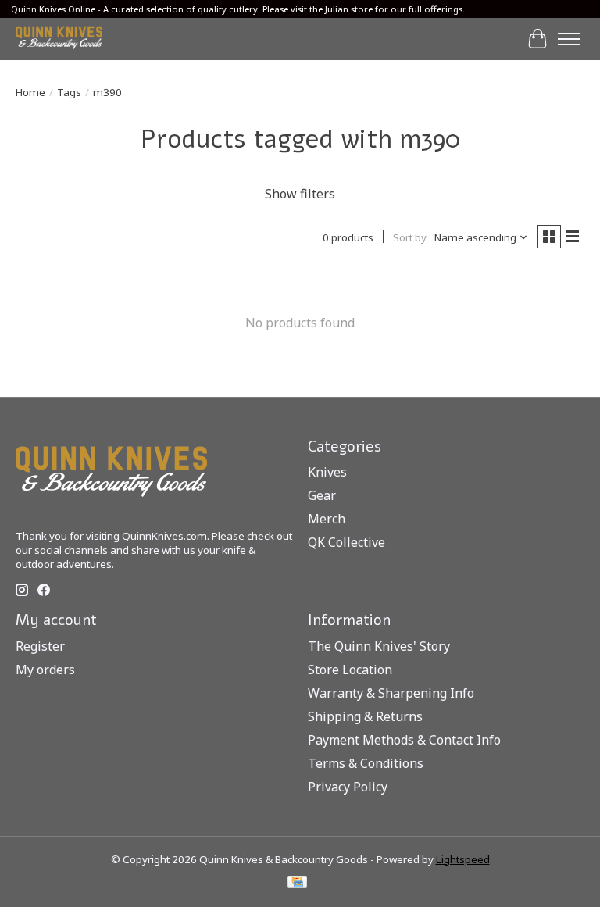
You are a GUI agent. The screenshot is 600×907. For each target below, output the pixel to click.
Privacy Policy (348, 786)
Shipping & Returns (365, 716)
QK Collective (346, 542)
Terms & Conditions (365, 763)
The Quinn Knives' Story (379, 646)
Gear (322, 495)
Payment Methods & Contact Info (404, 739)
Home (30, 92)
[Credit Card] (297, 883)
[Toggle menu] (568, 39)
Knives (327, 471)
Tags (69, 92)
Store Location (350, 669)
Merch (326, 518)
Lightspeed (463, 859)
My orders (45, 669)
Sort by (410, 237)
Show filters (300, 193)
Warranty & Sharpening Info (391, 693)
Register (40, 646)
